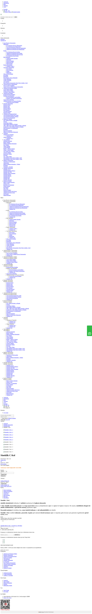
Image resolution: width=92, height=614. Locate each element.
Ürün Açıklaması (7, 490)
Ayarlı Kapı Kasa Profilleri (12, 102)
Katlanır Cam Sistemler (8, 96)
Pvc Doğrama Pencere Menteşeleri (14, 45)
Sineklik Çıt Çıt (6, 169)
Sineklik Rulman (7, 174)
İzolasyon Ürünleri (7, 119)
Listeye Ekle (4, 486)
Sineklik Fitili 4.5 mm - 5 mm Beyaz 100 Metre (11, 525)
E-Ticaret (42, 612)
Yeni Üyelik (6, 590)
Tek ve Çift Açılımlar (8, 74)
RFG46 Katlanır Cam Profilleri (13, 97)
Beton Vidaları (6, 142)
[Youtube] (4, 541)
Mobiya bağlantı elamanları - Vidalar (11, 164)
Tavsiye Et (9, 486)
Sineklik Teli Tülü (7, 172)
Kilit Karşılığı (9, 63)
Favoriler (5, 9)
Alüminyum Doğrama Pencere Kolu (14, 54)
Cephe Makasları (7, 79)
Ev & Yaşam (6, 561)
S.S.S (4, 7)
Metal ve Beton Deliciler (9, 182)
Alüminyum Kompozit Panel (10, 114)
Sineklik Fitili (6, 178)
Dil (4, 407)
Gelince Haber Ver (5, 481)
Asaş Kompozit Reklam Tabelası (10, 116)
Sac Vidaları (6, 145)
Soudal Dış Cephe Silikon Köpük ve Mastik (13, 126)
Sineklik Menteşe (7, 176)
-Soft (39, 612)
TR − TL (7, 10)
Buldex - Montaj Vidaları (9, 148)
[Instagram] (4, 542)
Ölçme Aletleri (6, 186)
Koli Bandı (5, 187)
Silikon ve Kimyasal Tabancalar (10, 132)
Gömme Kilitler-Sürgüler (12, 58)
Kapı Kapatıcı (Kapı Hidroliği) (10, 77)
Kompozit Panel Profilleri (9, 94)
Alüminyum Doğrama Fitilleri (10, 88)
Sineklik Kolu (6, 177)
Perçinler (5, 155)
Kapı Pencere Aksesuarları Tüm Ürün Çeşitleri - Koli (15, 83)
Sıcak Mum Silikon (7, 123)
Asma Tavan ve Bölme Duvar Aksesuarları (13, 86)
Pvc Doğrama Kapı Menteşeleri (13, 46)
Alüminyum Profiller (8, 93)
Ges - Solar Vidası (7, 156)
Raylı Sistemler (9, 70)
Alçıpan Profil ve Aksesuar (9, 564)
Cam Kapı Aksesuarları (8, 67)
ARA (16, 17)
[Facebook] (4, 540)
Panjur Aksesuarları (7, 65)
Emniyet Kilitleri (10, 61)
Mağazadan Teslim (7, 585)
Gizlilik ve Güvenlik (8, 575)
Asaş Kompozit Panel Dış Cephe (10, 115)
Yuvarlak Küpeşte (7, 111)
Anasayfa (5, 423)
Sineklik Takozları (7, 179)
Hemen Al (3, 475)
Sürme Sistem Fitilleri (8, 90)
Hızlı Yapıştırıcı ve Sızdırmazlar (10, 128)
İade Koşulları (6, 495)
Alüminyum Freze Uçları (9, 192)
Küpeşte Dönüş (6, 112)
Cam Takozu (6, 81)
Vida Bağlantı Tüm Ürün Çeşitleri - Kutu (12, 159)
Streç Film (5, 188)
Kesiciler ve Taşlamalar (8, 185)
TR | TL (7, 405)
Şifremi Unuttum (12, 418)
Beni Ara (5, 496)
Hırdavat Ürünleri (7, 181)
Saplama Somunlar (7, 141)
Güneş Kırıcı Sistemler (8, 99)
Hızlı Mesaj (6, 497)
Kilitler (7, 71)
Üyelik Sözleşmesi (7, 574)
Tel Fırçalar (6, 194)
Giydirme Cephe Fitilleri (9, 92)
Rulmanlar (5, 76)
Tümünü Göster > (10, 66)
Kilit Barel (8, 59)
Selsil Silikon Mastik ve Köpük (10, 124)
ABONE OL (17, 534)
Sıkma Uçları (6, 183)
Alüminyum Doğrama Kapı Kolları (14, 53)
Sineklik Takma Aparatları (9, 173)
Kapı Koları (9, 68)
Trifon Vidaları (6, 146)
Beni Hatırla (5, 418)
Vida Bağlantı (6, 139)
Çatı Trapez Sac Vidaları (9, 151)
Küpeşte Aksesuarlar (8, 103)
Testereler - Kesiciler (8, 166)
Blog (4, 4)
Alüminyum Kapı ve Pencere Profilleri (12, 101)
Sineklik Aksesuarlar (8, 168)
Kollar (4, 50)
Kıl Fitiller (5, 75)
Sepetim (5, 584)
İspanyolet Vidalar (7, 154)
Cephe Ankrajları (7, 80)
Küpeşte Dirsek (6, 105)
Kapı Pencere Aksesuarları (9, 43)
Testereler (5, 133)
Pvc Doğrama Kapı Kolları (12, 55)
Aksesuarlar (6, 163)
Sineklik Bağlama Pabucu (9, 170)
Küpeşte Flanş (6, 107)
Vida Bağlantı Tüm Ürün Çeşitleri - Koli (12, 157)
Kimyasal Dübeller (7, 130)
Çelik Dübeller (6, 147)
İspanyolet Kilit (9, 62)
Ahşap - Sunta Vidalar (8, 150)
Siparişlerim (6, 3)
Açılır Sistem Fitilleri (8, 89)
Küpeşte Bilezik (7, 108)
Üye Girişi (5, 412)
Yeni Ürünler (6, 581)
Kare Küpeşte (6, 110)
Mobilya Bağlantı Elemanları (10, 143)
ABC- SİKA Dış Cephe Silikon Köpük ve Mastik (14, 125)
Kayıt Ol (8, 419)
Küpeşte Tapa (6, 106)
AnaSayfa (5, 1)
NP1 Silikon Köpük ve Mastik (10, 120)
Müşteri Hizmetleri (7, 583)
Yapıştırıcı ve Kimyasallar (9, 161)
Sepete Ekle (3, 474)
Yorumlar (5, 5)
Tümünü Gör (12, 209)
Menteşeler (5, 44)
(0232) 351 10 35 (7, 597)
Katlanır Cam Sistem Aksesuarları (14, 98)
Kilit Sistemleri (6, 57)
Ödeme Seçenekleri (7, 491)
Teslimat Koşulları (7, 572)
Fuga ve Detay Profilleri (8, 85)
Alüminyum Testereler (8, 134)
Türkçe (10, 12)
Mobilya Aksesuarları (8, 160)
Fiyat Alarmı (3, 464)
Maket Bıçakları (7, 195)
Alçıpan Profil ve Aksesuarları (10, 84)
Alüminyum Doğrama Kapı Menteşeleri (15, 49)
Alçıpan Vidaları (7, 152)
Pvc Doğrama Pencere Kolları (13, 52)
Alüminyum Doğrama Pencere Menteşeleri (16, 48)
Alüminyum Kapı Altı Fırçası (10, 191)
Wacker (5, 121)
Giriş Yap (3, 419)
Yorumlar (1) (6, 492)
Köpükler (5, 129)
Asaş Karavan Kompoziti (9, 117)
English (18, 12)
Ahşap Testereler (7, 137)
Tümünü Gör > (9, 136)
